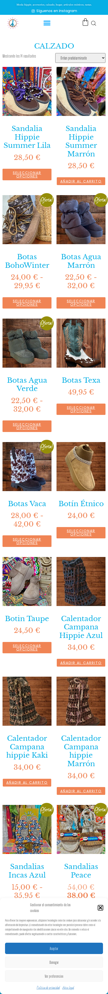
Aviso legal (68, 988)
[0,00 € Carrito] (85, 22)
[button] (100, 907)
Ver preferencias (54, 976)
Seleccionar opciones (27, 174)
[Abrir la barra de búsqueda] (93, 23)
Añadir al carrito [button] (81, 181)
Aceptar (54, 948)
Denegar (54, 962)
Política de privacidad (48, 988)
